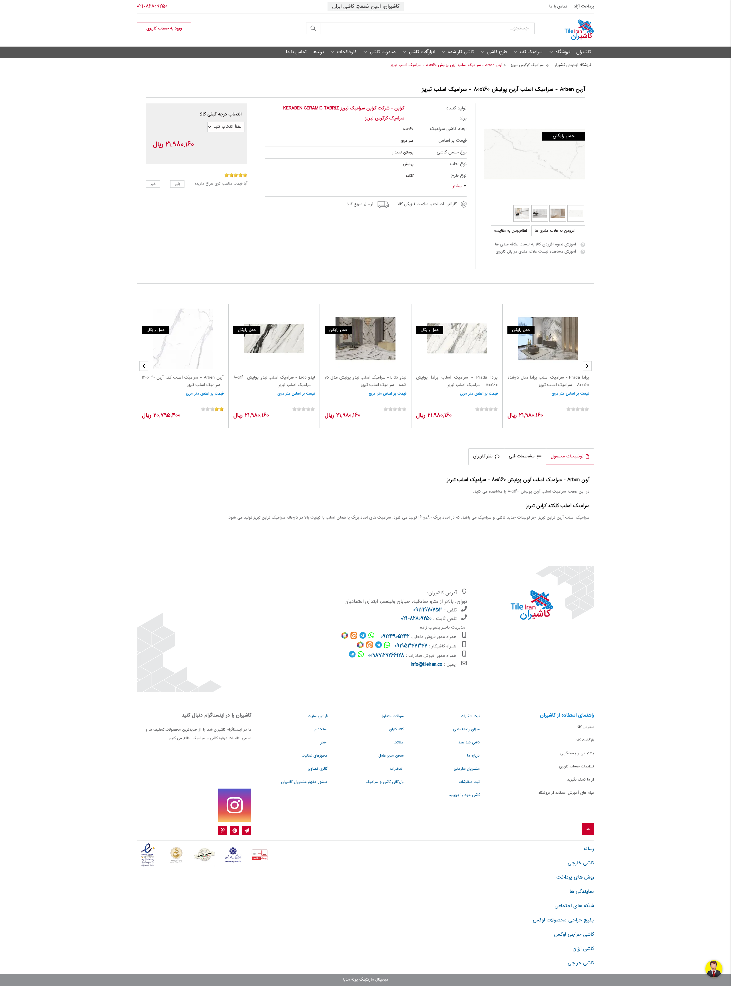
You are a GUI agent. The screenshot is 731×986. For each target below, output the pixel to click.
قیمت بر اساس (452, 141)
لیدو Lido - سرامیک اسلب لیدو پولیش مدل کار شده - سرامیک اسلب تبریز (365, 381)
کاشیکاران (396, 729)
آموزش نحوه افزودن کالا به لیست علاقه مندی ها (535, 244)
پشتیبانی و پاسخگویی (577, 753)
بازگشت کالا (585, 740)
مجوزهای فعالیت (315, 756)
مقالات (398, 742)
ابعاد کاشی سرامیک (448, 129)
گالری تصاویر (318, 769)
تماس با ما (558, 6)
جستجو (313, 28)
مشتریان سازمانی (467, 769)
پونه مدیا (350, 979)
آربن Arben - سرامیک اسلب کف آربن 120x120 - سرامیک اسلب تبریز (183, 381)
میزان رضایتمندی (466, 729)
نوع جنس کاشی (451, 152)
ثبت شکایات (470, 716)
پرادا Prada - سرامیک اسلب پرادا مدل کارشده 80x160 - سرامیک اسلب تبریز (548, 381)
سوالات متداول (392, 716)
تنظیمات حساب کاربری (576, 766)
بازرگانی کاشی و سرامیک (384, 782)
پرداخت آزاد (584, 6)
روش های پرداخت (575, 877)
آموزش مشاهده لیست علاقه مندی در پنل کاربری (536, 251)
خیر (153, 184)
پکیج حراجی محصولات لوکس (563, 920)
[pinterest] (222, 831)
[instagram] (234, 805)
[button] (144, 366)
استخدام (321, 729)
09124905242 (395, 637)
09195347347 (411, 646)
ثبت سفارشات (469, 782)
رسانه (588, 849)
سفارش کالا (585, 727)
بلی (177, 184)
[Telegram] (246, 831)
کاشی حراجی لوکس (574, 934)
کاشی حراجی (581, 963)
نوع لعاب (458, 164)
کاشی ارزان (583, 949)
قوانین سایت (318, 716)
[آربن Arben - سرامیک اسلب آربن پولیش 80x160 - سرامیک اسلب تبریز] (534, 154)
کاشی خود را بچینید (464, 795)
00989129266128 (386, 655)
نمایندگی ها (581, 891)
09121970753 (428, 610)
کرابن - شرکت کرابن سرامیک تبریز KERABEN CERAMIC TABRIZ (343, 108)
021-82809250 (152, 6)
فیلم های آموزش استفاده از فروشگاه (566, 793)
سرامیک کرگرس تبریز (384, 118)
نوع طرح (458, 176)
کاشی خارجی (581, 863)
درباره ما (473, 756)
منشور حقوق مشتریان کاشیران (304, 782)
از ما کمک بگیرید (580, 780)
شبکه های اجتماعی (574, 906)
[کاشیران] (564, 30)
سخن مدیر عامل (390, 756)
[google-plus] (234, 831)
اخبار (324, 742)
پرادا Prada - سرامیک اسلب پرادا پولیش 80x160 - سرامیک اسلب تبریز (457, 381)
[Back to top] (588, 829)
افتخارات (396, 769)
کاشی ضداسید (469, 742)
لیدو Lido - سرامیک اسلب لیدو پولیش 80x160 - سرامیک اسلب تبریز (274, 381)
